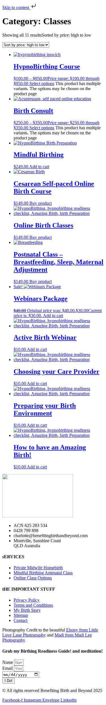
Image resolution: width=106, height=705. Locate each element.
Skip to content (16, 7)
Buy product (40, 203)
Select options (41, 83)
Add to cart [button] (39, 166)
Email (8, 668)
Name (8, 662)
